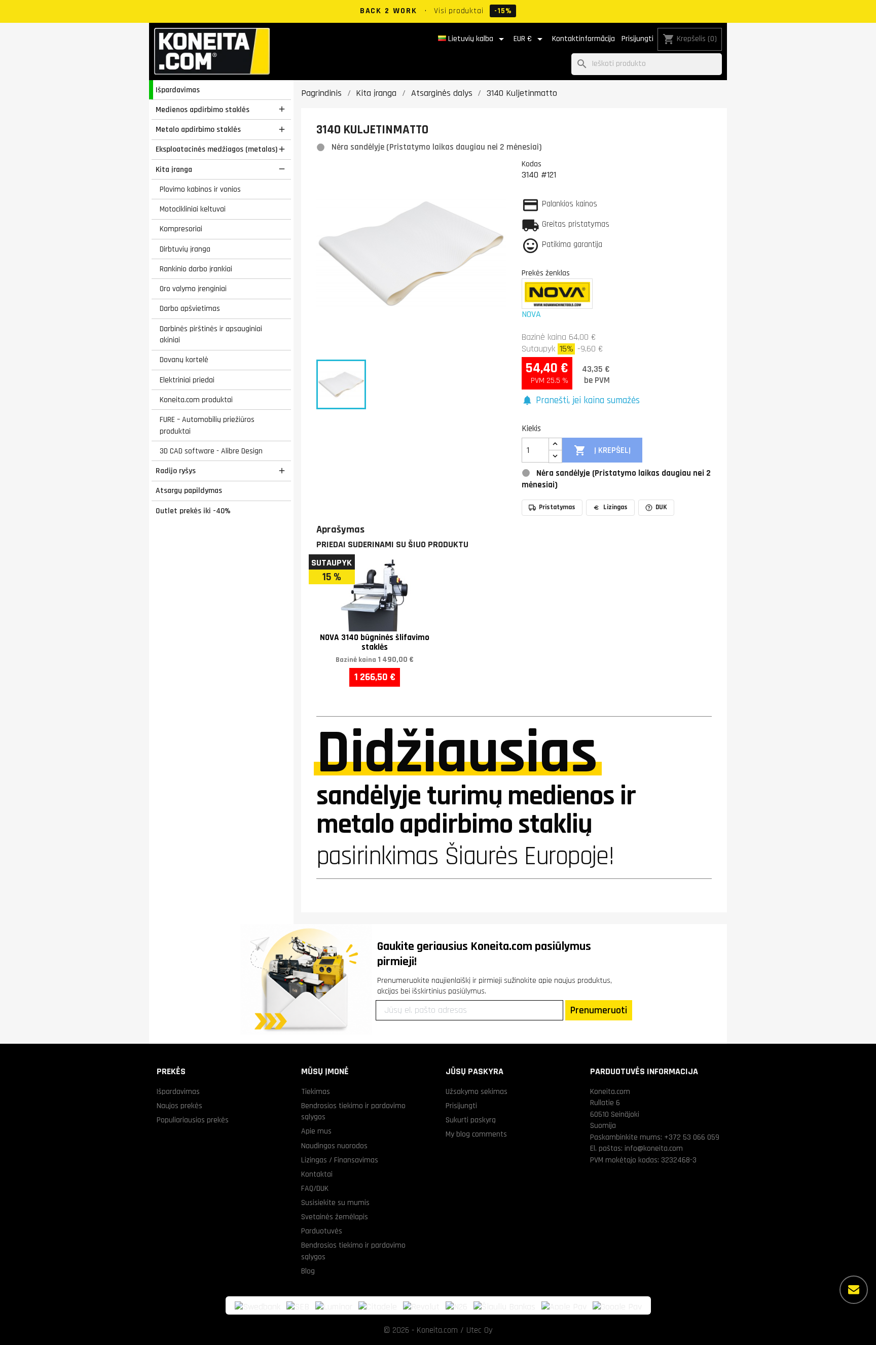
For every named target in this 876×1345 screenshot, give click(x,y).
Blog (308, 1271)
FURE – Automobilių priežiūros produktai (207, 425)
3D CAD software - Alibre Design (211, 451)
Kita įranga (174, 169)
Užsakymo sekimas (476, 1091)
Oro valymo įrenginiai (193, 289)
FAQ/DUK (314, 1188)
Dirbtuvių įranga (185, 249)
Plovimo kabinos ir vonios (200, 189)
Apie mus (316, 1131)
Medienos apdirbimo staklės (202, 109)
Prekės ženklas (546, 273)
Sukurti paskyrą (471, 1120)
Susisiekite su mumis (335, 1202)
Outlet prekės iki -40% (193, 511)
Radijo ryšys (176, 471)
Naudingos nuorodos (334, 1146)
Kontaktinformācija (583, 38)
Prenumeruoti (598, 1010)
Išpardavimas (178, 90)
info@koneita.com (654, 1148)
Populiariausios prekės (193, 1120)
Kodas (531, 164)
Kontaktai (317, 1174)
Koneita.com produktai (196, 400)
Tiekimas (315, 1091)
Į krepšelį (602, 450)
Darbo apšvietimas (190, 308)
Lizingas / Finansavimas (339, 1160)
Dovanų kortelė (184, 360)
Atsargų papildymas (189, 490)
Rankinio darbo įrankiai (196, 269)
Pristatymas (557, 507)
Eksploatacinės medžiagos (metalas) (216, 149)
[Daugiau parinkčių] (854, 1290)
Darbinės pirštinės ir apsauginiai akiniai (211, 334)
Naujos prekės (179, 1106)
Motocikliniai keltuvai (193, 209)
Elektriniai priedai (187, 380)
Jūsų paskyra (474, 1071)
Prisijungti (637, 38)
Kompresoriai (181, 229)
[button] (581, 401)
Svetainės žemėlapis (334, 1217)
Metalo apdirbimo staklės (198, 129)
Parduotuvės (321, 1231)
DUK (661, 507)
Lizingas (615, 507)
